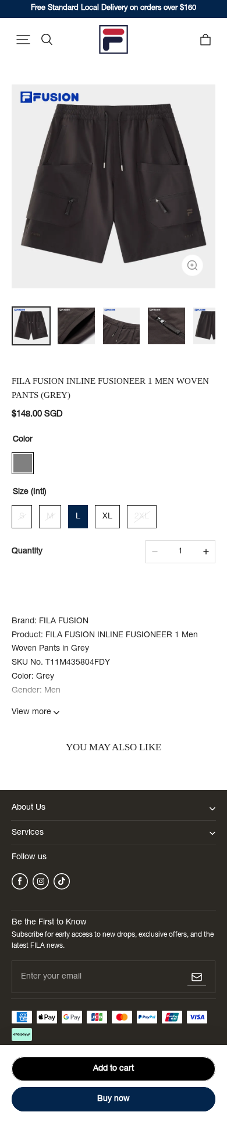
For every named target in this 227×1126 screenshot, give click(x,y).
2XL (141, 517)
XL (107, 517)
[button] (23, 39)
